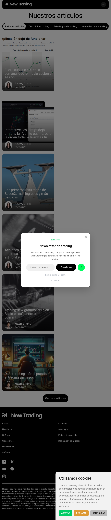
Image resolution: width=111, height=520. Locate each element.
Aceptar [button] (65, 513)
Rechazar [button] (81, 513)
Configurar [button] (98, 513)
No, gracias (55, 280)
